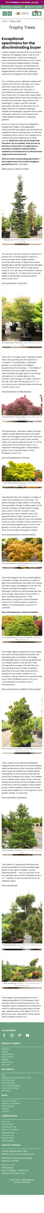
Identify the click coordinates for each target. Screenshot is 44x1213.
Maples (5, 1051)
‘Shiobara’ (14, 797)
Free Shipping (8, 1140)
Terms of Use (7, 1135)
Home (4, 21)
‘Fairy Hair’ (14, 283)
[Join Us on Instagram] (11, 1036)
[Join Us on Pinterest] (19, 1036)
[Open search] (9, 13)
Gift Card (6, 1064)
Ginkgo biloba (8, 1054)
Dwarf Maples (8, 1106)
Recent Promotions (10, 1129)
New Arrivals (7, 1062)
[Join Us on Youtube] (27, 1036)
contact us (13, 1154)
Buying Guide (7, 1124)
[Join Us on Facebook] (4, 1036)
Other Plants (7, 1057)
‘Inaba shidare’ (17, 391)
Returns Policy (8, 1138)
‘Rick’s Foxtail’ (15, 169)
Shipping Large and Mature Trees (16, 1077)
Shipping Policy (8, 1132)
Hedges (5, 1059)
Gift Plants (6, 1090)
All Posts (5, 1111)
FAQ (3, 1075)
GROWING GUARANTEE (12, 7)
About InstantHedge (11, 1085)
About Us (6, 1121)
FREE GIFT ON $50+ (34, 7)
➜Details (35, 2)
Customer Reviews (10, 1088)
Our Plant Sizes (8, 1080)
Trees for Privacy (9, 1101)
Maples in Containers (11, 1103)
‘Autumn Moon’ (19, 534)
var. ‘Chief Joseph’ (21, 689)
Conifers (5, 1049)
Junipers (5, 1108)
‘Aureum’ (16, 457)
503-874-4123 (8, 1165)
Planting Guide (8, 1083)
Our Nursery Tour (9, 1127)
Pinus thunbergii (9, 885)
